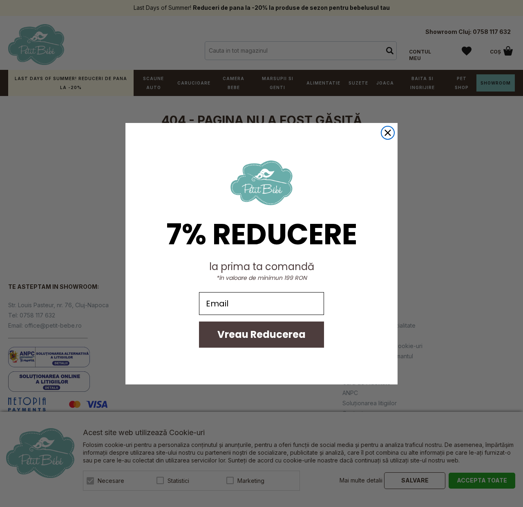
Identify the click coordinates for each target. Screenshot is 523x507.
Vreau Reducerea (261, 334)
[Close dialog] (387, 132)
